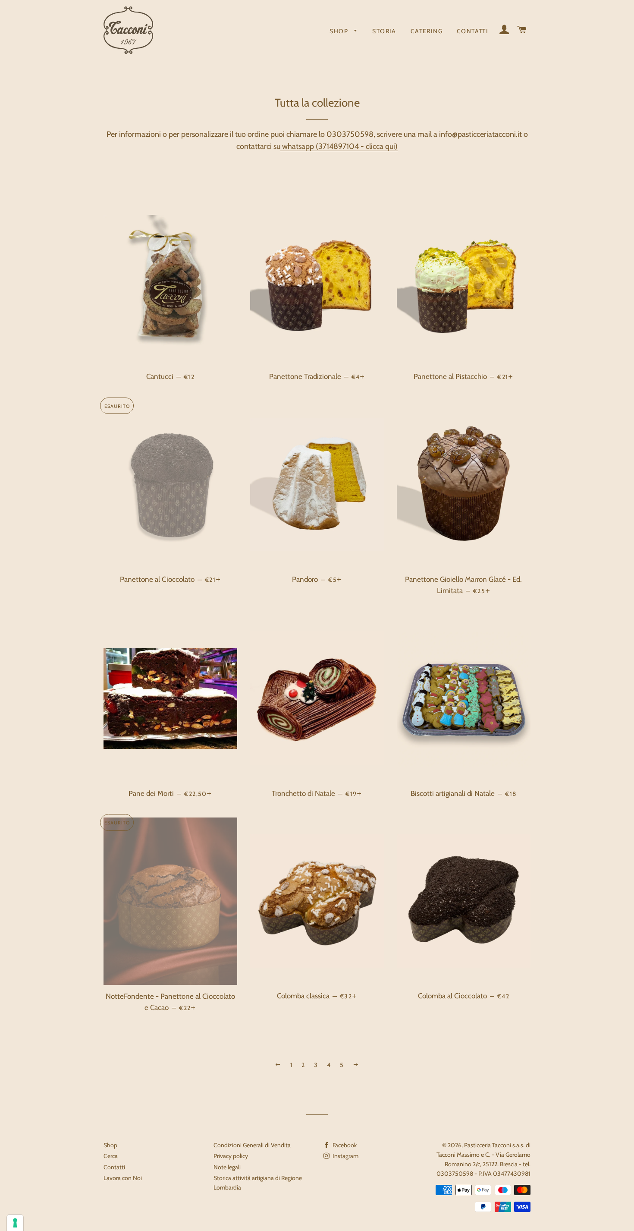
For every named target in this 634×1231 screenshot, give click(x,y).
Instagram (344, 1156)
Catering (427, 31)
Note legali (227, 1167)
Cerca (111, 1156)
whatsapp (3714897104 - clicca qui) (339, 146)
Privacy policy (230, 1156)
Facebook (344, 1145)
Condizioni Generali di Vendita (252, 1145)
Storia (384, 31)
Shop (340, 31)
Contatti (472, 31)
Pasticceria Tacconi (487, 1145)
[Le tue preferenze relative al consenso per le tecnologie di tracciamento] (15, 1223)
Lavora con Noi (123, 1178)
